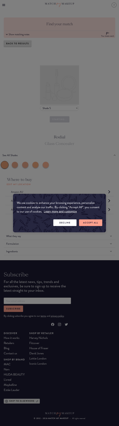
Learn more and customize (60, 211)
